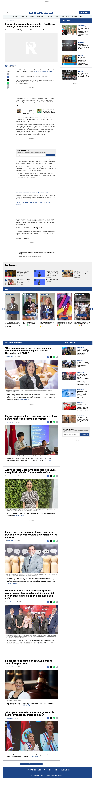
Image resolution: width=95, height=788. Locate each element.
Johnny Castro (13, 64)
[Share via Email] (8, 85)
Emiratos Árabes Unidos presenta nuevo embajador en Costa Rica (25, 281)
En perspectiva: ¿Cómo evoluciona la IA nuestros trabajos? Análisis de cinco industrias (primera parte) (53, 273)
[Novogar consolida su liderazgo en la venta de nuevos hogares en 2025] (69, 364)
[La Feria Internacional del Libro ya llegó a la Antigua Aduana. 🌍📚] (30, 307)
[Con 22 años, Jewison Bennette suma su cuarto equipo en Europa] (39, 111)
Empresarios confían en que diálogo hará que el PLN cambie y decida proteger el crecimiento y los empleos (31, 535)
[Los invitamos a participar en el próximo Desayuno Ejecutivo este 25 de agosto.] (47, 307)
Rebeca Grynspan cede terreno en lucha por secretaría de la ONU (23, 272)
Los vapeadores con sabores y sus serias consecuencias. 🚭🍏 (64, 324)
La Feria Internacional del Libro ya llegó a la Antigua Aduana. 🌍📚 (28, 324)
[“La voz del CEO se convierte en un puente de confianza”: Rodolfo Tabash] (69, 419)
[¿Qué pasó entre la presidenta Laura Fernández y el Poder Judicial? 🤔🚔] (82, 307)
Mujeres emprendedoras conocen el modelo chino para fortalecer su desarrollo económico (31, 417)
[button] (84, 12)
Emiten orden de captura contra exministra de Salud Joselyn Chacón (28, 662)
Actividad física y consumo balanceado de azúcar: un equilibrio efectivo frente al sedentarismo (31, 471)
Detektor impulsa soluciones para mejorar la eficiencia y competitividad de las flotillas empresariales (83, 407)
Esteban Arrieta (10, 356)
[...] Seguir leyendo (23, 399)
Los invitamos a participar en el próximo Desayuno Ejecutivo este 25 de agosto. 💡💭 (47, 324)
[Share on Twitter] (8, 80)
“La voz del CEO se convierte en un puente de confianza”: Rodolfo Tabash (83, 420)
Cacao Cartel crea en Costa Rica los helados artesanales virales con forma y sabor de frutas (28, 111)
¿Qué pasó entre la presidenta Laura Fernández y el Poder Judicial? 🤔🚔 (82, 324)
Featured (81, 42)
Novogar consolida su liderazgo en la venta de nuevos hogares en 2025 (83, 364)
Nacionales (11, 20)
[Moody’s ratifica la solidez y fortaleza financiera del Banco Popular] (69, 45)
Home (6, 20)
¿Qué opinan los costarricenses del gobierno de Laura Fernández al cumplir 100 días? (29, 713)
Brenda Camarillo (10, 601)
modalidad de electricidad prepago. (43, 71)
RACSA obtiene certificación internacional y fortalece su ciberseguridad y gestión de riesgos (83, 61)
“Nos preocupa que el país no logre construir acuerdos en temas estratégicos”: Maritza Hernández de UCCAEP (28, 351)
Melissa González (10, 422)
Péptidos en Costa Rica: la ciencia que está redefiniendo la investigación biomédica (82, 394)
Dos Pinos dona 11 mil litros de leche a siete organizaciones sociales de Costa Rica (81, 273)
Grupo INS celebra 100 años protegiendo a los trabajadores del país (84, 75)
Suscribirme (50, 155)
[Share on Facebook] (8, 77)
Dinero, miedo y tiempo (52, 279)
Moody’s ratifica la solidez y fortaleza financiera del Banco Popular (83, 46)
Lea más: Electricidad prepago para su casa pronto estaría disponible (33, 192)
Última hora (81, 25)
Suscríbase (65, 770)
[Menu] (7, 12)
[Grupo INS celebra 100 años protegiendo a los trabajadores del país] (69, 75)
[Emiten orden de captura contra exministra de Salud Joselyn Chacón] (31, 684)
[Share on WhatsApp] (8, 83)
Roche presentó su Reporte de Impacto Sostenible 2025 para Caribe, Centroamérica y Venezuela (12, 324)
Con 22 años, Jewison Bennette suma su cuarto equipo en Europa (49, 111)
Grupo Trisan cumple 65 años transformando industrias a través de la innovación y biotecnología (83, 351)
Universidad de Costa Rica (39, 458)
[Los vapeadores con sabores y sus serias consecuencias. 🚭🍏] (64, 307)
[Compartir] (8, 88)
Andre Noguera (10, 475)
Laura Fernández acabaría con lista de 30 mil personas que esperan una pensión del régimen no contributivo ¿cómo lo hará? (84, 31)
